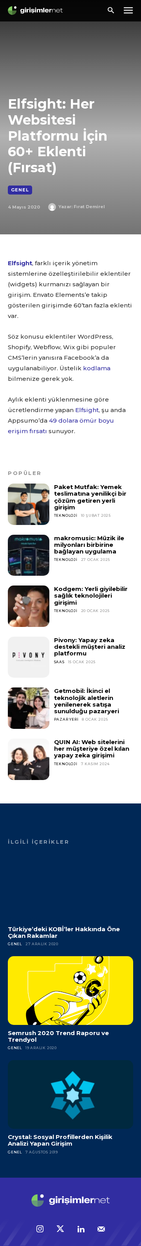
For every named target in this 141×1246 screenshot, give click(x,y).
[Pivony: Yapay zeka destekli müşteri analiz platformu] (28, 657)
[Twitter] (60, 1229)
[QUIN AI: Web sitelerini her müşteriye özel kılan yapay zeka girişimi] (28, 759)
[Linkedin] (80, 1229)
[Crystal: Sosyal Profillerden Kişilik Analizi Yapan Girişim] (70, 1094)
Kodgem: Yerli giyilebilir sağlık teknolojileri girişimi (91, 595)
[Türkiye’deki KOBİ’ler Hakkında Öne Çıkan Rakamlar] (70, 886)
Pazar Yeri (66, 719)
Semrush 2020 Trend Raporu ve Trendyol (58, 1036)
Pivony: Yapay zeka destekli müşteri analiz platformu (89, 646)
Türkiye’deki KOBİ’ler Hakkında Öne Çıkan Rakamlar (64, 932)
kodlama (96, 368)
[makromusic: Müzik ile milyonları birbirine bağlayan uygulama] (28, 555)
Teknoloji (66, 515)
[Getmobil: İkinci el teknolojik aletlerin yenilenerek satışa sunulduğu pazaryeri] (28, 708)
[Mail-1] (101, 1229)
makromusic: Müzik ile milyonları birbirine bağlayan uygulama (89, 544)
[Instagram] (40, 1229)
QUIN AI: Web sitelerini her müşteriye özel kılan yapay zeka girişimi (91, 748)
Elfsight (20, 263)
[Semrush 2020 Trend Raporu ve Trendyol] (70, 990)
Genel (20, 190)
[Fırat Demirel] (53, 207)
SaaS (59, 662)
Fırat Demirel (89, 206)
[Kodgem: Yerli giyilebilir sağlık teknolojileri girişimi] (28, 606)
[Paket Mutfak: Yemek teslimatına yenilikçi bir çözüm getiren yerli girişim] (28, 504)
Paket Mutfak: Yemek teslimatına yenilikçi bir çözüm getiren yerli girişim (90, 497)
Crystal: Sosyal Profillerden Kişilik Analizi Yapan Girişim (60, 1140)
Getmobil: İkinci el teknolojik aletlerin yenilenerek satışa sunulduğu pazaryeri (86, 701)
